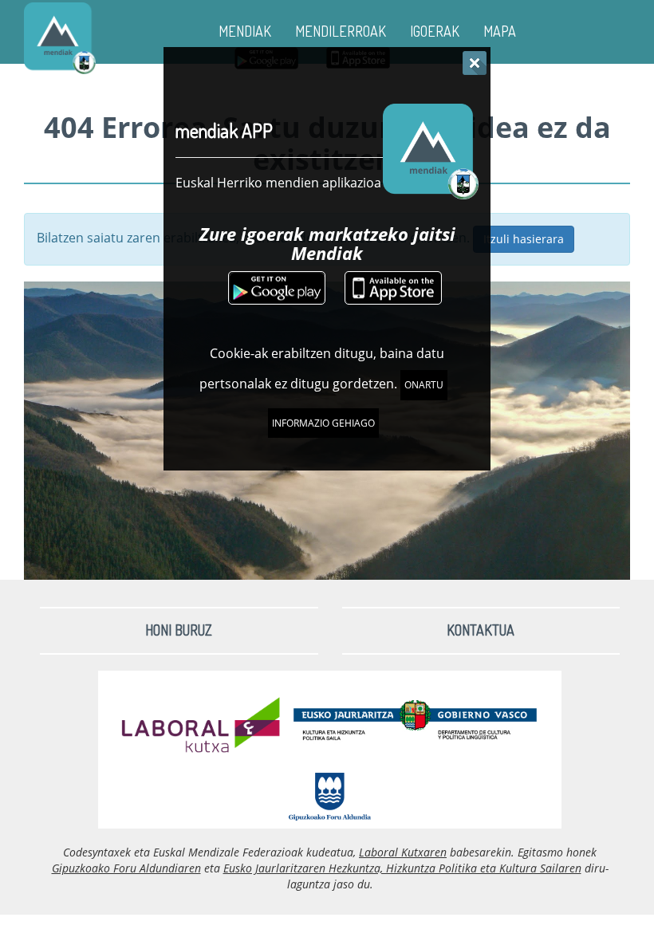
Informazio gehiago (323, 423)
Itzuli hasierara (523, 238)
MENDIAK (245, 31)
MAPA (499, 31)
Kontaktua (480, 630)
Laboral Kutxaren (403, 852)
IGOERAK (434, 31)
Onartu (423, 385)
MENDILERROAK (340, 31)
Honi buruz (178, 630)
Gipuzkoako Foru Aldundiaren (126, 868)
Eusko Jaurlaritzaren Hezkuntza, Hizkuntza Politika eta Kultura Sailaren (402, 868)
